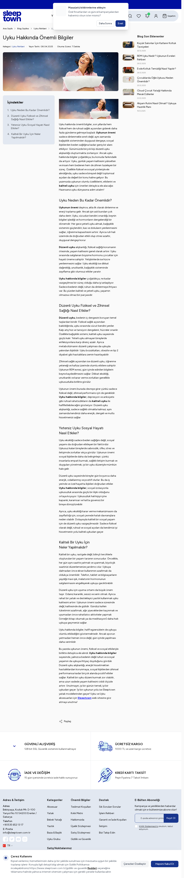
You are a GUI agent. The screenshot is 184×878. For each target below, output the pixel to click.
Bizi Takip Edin (107, 832)
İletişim (103, 826)
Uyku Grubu (53, 839)
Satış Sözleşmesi (80, 832)
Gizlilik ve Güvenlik (81, 839)
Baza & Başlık (54, 832)
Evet (120, 23)
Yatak (50, 813)
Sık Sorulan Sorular (110, 806)
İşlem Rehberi (106, 813)
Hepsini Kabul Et (164, 863)
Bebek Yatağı (54, 819)
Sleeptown (84, 697)
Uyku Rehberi (40, 28)
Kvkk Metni (77, 813)
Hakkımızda (77, 819)
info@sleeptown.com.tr (16, 832)
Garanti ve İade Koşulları (112, 819)
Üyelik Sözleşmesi (81, 826)
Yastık (50, 826)
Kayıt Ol (171, 818)
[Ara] (130, 16)
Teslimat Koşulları (81, 806)
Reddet (92, 868)
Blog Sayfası (23, 28)
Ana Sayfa (8, 28)
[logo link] (21, 15)
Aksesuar (52, 806)
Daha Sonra (105, 23)
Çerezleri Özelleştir (135, 863)
